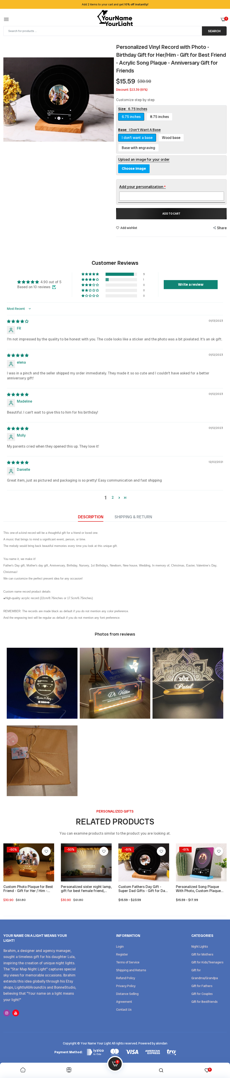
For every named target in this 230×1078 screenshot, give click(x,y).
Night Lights (199, 946)
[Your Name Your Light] (115, 19)
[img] (18, 321)
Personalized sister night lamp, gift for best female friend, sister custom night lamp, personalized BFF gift (86, 889)
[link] (46, 851)
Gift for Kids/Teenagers (207, 962)
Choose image (134, 168)
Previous (7, 99)
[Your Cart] (223, 19)
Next (109, 99)
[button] (91, 274)
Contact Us (124, 1010)
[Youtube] (15, 1013)
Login (120, 946)
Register (122, 954)
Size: (132, 108)
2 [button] (113, 497)
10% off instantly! (136, 4)
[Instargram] (6, 1013)
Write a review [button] (190, 284)
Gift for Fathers (201, 986)
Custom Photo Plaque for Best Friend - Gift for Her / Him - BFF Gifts (28, 889)
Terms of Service (127, 962)
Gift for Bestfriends (204, 1002)
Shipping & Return (133, 516)
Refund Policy (125, 978)
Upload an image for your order (144, 159)
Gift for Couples (202, 994)
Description (90, 516)
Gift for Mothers (202, 954)
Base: (139, 129)
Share (222, 228)
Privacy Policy (125, 986)
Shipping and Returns (131, 970)
